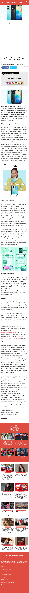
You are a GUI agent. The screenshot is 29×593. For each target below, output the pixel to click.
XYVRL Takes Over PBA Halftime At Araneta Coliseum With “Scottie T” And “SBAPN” (8, 513)
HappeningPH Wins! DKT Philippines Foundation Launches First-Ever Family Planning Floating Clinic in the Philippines (8, 477)
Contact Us (3, 566)
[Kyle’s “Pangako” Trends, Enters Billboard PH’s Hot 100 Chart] (7, 487)
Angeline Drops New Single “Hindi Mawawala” (21, 475)
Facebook (20, 336)
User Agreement (5, 577)
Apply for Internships (6, 571)
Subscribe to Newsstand (6, 574)
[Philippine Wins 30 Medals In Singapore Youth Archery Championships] (7, 452)
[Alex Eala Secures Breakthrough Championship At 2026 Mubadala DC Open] (21, 436)
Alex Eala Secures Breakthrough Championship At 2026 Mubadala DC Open (21, 443)
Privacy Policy (4, 579)
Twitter (10, 338)
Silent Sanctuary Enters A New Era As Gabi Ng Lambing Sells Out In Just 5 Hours (21, 530)
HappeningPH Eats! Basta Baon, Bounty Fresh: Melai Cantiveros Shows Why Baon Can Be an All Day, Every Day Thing (21, 495)
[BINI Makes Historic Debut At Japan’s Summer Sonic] (21, 505)
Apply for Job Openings (6, 569)
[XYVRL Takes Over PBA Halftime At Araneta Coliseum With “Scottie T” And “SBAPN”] (7, 505)
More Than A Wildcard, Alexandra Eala (21, 457)
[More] (19, 67)
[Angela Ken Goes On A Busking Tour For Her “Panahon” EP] (21, 541)
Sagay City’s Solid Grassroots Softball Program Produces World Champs (8, 443)
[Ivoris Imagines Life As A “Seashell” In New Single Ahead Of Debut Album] (7, 541)
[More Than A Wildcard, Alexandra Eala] (21, 452)
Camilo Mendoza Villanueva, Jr (9, 64)
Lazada (6, 323)
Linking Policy (4, 584)
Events (6, 418)
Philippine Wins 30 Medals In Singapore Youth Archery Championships (7, 458)
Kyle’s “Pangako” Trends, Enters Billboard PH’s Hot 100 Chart (8, 494)
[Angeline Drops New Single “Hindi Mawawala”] (21, 468)
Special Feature (8, 472)
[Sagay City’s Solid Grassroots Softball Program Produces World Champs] (7, 436)
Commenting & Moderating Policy (9, 582)
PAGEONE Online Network (21, 472)
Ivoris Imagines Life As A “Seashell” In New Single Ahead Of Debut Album (8, 548)
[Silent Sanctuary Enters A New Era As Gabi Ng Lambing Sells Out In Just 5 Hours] (21, 522)
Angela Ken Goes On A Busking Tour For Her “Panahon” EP (21, 548)
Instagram (4, 338)
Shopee (24, 321)
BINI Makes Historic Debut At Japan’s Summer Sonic (21, 513)
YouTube (17, 338)
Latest (3, 418)
